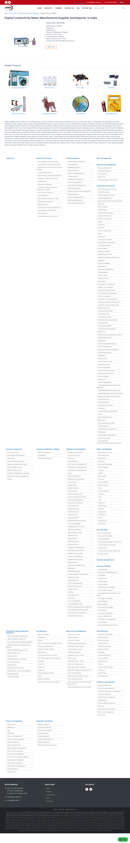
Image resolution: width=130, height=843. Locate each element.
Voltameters (41, 637)
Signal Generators (73, 637)
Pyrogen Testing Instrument (106, 290)
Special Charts (72, 538)
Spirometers (102, 332)
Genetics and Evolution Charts (77, 497)
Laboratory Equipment (44, 452)
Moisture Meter (103, 248)
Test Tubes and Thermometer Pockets (50, 643)
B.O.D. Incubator (103, 207)
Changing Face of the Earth (76, 526)
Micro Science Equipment (106, 712)
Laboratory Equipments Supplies (48, 449)
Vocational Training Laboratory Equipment (17, 632)
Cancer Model (102, 578)
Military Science (73, 562)
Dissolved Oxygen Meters (106, 269)
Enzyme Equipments (74, 188)
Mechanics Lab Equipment (15, 760)
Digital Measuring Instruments (47, 210)
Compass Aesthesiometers (106, 370)
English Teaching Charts (75, 556)
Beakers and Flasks (43, 679)
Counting (101, 470)
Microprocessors (43, 204)
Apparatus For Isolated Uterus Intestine (110, 201)
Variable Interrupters (104, 364)
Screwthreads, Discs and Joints (47, 655)
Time (99, 500)
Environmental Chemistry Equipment (109, 691)
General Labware (103, 658)
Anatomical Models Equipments (108, 625)
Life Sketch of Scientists (75, 503)
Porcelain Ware (102, 530)
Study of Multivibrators (45, 172)
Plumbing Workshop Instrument (17, 659)
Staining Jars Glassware (45, 646)
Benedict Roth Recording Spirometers (109, 335)
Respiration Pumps (104, 308)
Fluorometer (102, 281)
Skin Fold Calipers (103, 376)
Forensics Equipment (104, 694)
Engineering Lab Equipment (76, 449)
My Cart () (87, 8)
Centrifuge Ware (103, 676)
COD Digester (102, 432)
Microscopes (60, 813)
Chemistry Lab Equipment (106, 682)
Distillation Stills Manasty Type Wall (18, 473)
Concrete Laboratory (13, 662)
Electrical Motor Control (75, 679)
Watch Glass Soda (43, 634)
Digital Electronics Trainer (76, 646)
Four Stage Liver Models (105, 598)
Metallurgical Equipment (75, 452)
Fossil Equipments (43, 733)
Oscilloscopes (72, 658)
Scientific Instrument (43, 158)
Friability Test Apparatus (105, 287)
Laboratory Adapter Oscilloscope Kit (49, 682)
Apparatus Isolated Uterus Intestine (109, 396)
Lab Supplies (41, 455)
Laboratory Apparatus (14, 449)
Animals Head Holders (104, 326)
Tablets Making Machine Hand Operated (110, 393)
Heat (8, 730)
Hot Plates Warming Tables (106, 423)
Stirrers (40, 640)
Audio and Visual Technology (76, 667)
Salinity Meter (102, 266)
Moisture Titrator (103, 278)
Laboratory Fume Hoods (105, 405)
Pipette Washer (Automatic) (106, 242)
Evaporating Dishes (104, 539)
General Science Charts (75, 494)
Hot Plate (101, 228)
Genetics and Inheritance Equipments (79, 191)
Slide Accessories (103, 640)
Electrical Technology (74, 673)
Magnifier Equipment (74, 167)
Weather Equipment (44, 742)
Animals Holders (103, 323)
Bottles (100, 664)
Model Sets (101, 715)
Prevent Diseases (73, 512)
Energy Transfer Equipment (15, 754)
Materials (101, 706)
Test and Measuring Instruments (48, 216)
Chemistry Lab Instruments (117, 812)
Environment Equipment (45, 730)
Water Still (101, 204)
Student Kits (102, 523)
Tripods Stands (72, 589)
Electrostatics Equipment (15, 751)
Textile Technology (13, 677)
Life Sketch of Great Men (75, 553)
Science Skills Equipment (45, 739)
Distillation (41, 661)
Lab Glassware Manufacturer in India (33, 812)
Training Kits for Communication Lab (49, 164)
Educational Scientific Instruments (52, 812)
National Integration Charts (76, 550)
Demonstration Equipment (106, 688)
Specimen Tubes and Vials (46, 649)
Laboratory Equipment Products (108, 180)
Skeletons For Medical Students (108, 572)
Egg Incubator (102, 210)
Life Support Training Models (107, 619)
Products (48, 8)
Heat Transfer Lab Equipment (77, 464)
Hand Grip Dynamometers (106, 373)
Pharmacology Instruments (106, 195)
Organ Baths (102, 341)
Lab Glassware (41, 631)
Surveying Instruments (105, 239)
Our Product (13, 13)
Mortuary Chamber (104, 251)
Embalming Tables (103, 314)
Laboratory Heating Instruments (17, 464)
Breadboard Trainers (74, 652)
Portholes (71, 592)
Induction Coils (102, 358)
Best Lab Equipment (104, 158)
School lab (34, 813)
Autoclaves (101, 236)
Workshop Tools (12, 656)
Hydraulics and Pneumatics (15, 668)
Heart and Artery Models (105, 607)
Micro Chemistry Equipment (106, 709)
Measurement (11, 724)
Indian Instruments (13, 452)
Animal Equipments (74, 170)
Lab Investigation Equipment (107, 703)
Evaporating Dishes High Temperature (109, 542)
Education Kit (11, 772)
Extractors (41, 664)
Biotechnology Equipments (76, 173)
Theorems (101, 503)
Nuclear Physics (42, 213)
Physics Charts (72, 491)
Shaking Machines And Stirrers (107, 429)
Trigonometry (102, 512)
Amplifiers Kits (42, 181)
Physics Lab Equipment (14, 721)
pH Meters (101, 260)
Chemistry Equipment (104, 685)
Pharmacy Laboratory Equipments (108, 305)
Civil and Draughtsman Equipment (78, 574)
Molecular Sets (102, 661)
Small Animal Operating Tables (107, 320)
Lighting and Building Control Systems (79, 687)
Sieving (9, 479)
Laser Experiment (43, 195)
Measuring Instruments (14, 470)
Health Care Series (73, 509)
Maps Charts (72, 568)
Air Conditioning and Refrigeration (78, 610)
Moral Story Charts (73, 541)
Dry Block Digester (103, 426)
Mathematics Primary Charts (77, 520)
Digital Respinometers (105, 337)
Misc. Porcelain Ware (104, 533)
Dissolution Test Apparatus (106, 284)
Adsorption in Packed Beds (76, 479)
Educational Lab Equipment (106, 165)
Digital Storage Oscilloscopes (77, 643)
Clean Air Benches (103, 399)
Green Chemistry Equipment (106, 697)
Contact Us (69, 8)
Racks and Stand (103, 649)
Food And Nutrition (73, 506)
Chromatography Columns (46, 673)
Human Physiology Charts (76, 500)
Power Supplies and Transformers (48, 161)
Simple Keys (102, 355)
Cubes (100, 488)
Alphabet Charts (73, 535)
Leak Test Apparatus (104, 296)
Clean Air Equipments (104, 230)
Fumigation (101, 408)
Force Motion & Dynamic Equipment (18, 757)
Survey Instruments (74, 455)
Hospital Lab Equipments (105, 560)
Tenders (58, 8)
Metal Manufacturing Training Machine (19, 671)
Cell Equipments (73, 176)
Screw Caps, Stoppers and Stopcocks (49, 658)
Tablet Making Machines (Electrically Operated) (108, 386)
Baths (100, 233)
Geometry (101, 479)
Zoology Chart (72, 485)
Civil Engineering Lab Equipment (77, 470)
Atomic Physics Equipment (15, 739)
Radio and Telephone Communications (79, 670)
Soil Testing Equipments (75, 583)
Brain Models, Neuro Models (106, 587)
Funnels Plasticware (104, 655)
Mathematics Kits (103, 455)
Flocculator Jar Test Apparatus (107, 299)
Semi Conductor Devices (45, 192)
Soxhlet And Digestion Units (15, 461)
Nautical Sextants (73, 595)
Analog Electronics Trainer (76, 655)
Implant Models (103, 584)
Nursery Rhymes (103, 467)
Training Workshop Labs (75, 604)
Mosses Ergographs (104, 367)
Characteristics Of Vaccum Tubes (48, 198)
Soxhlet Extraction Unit (105, 254)
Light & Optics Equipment (15, 763)
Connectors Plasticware (105, 667)
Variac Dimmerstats (74, 634)
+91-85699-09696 (13, 800)
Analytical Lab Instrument (106, 186)
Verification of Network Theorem (48, 178)
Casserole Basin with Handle (106, 545)
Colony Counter (102, 275)
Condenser (41, 670)
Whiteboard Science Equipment (47, 745)
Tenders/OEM (50, 795)
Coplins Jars (41, 667)
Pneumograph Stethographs (107, 329)
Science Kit (10, 158)
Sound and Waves (12, 769)
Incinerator (71, 458)
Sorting (100, 473)
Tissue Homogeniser (104, 245)
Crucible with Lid (103, 548)
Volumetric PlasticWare (105, 634)
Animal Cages (102, 673)
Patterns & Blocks (103, 491)
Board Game (102, 514)
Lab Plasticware (102, 631)
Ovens (100, 414)
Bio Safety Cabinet (104, 402)
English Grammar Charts (75, 559)
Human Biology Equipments (76, 197)
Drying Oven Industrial (104, 216)
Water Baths (102, 420)
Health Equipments (74, 194)
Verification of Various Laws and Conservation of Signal (46, 188)
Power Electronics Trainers (76, 661)
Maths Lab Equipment (104, 449)
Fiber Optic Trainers (74, 640)
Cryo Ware (101, 652)
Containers (101, 670)
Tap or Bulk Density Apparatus (107, 293)
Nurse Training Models (105, 616)
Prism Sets (71, 598)
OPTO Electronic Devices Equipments (49, 207)
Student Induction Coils (105, 361)
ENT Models (101, 575)
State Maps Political (74, 571)
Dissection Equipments (75, 182)
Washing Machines (13, 674)
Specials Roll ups (73, 544)
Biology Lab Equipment (105, 168)
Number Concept (103, 485)
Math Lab (40, 813)
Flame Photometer (104, 192)
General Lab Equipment (45, 458)
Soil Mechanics (12, 665)
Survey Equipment (73, 580)
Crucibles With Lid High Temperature (109, 551)
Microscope (101, 177)
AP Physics (10, 733)
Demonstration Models (45, 184)
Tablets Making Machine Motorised (109, 390)
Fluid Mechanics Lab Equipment (77, 467)
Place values (102, 476)
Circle (100, 497)
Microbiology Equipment (75, 200)
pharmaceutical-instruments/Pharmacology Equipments (109, 442)
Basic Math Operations (105, 464)
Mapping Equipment (44, 724)
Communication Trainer (75, 649)
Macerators (101, 379)
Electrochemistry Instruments (107, 189)
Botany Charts (72, 482)
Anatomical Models (103, 566)
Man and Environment (74, 529)
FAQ (78, 8)
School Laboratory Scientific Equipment (73, 812)
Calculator (101, 461)
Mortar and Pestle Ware (105, 536)
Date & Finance (102, 506)
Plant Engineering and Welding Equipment (20, 642)
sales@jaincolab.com (14, 797)
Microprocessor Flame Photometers (109, 302)
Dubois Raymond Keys (105, 352)
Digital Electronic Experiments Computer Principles (49, 168)
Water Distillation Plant (105, 417)
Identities (101, 509)
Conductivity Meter (104, 263)
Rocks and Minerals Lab (14, 467)
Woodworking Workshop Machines (17, 636)
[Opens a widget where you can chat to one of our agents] (123, 839)
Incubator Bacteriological (105, 213)
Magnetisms (11, 727)
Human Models (102, 622)
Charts (70, 473)
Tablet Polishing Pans (104, 382)
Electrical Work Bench (14, 653)
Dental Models (102, 569)
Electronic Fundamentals (75, 664)
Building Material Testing (75, 616)
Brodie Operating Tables (105, 311)
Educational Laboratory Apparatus (28, 13)
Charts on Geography (74, 523)
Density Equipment (13, 742)
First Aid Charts (72, 514)
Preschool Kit (102, 174)
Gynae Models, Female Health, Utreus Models (109, 594)
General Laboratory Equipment (107, 435)
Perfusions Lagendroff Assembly (108, 349)
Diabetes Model (103, 581)
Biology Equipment (73, 158)
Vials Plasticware (103, 637)
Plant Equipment (73, 164)
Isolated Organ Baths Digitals (107, 343)
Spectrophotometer (104, 438)
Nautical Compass (73, 577)
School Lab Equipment (105, 171)
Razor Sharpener (73, 461)
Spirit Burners (42, 652)
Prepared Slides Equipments (76, 161)
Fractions (101, 494)
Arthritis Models (103, 604)
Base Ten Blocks (103, 482)
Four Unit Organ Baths (105, 346)
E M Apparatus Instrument (46, 201)
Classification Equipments (76, 179)
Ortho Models (102, 610)
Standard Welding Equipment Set (17, 650)
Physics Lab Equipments (14, 736)
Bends (40, 676)
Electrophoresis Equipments (76, 185)
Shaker (100, 222)
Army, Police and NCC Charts (76, 565)
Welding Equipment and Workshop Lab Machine (18, 646)
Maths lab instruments (105, 452)
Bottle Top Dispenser (74, 476)
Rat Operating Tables (104, 317)
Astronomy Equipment (44, 727)
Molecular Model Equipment (76, 203)
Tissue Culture (102, 643)
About (122, 2)
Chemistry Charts (73, 488)
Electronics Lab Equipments (76, 631)
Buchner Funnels (103, 554)
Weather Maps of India (75, 532)
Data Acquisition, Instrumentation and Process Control (78, 683)
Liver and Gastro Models (105, 590)
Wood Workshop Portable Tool (16, 639)
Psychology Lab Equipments (16, 455)
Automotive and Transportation (77, 613)
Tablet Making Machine (105, 198)
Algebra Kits (101, 458)
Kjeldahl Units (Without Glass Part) (108, 257)
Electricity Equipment (14, 745)
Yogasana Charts (73, 518)
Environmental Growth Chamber (108, 411)
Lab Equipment (102, 700)
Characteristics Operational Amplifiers (49, 175)
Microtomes (11, 458)
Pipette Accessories (104, 646)
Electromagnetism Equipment (16, 748)
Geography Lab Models (44, 721)
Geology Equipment (43, 736)
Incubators (101, 225)
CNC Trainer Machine (74, 601)
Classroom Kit (102, 520)
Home (39, 8)
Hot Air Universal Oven (105, 219)
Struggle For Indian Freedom (76, 547)
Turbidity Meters (103, 272)
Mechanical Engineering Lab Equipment (80, 607)
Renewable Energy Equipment (16, 766)
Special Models (102, 601)
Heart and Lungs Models (105, 613)
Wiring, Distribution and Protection (78, 676)
